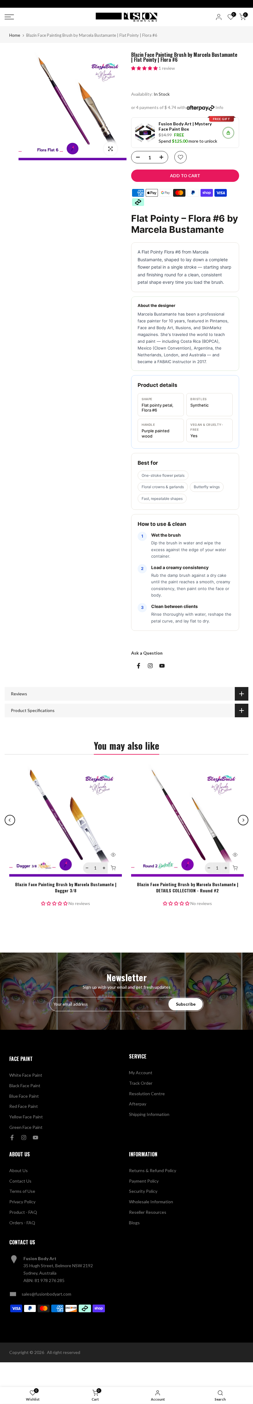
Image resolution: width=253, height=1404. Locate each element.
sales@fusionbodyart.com (46, 1294)
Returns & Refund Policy (152, 1170)
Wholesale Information (151, 1201)
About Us (18, 1170)
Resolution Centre (147, 1093)
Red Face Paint (23, 1106)
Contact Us (20, 1181)
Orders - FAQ (22, 1222)
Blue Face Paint (24, 1096)
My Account (140, 1072)
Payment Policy (144, 1181)
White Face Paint (25, 1075)
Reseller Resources (147, 1212)
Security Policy (143, 1191)
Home (14, 35)
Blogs (134, 1222)
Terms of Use (22, 1191)
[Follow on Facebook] (138, 665)
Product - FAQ (23, 1212)
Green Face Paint (26, 1127)
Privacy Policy (22, 1201)
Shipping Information (149, 1114)
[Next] (243, 820)
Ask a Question (147, 653)
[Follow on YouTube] (162, 665)
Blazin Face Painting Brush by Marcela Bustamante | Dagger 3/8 (65, 887)
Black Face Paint (24, 1085)
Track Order (140, 1083)
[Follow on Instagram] (150, 665)
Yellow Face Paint (26, 1116)
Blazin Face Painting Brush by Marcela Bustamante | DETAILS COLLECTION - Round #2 (187, 887)
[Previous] (10, 820)
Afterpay (137, 1103)
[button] (145, 68)
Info (219, 107)
